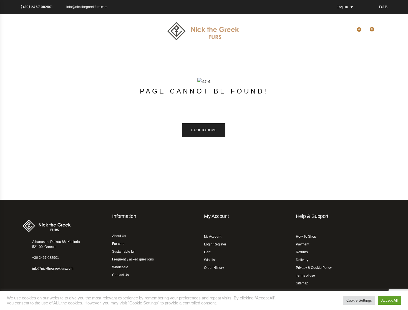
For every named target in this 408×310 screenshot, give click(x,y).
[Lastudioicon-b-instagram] (37, 278)
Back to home (203, 130)
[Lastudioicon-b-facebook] (24, 278)
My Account (216, 216)
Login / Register (384, 32)
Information (124, 216)
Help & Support (312, 216)
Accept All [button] (389, 300)
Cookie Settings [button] (359, 300)
